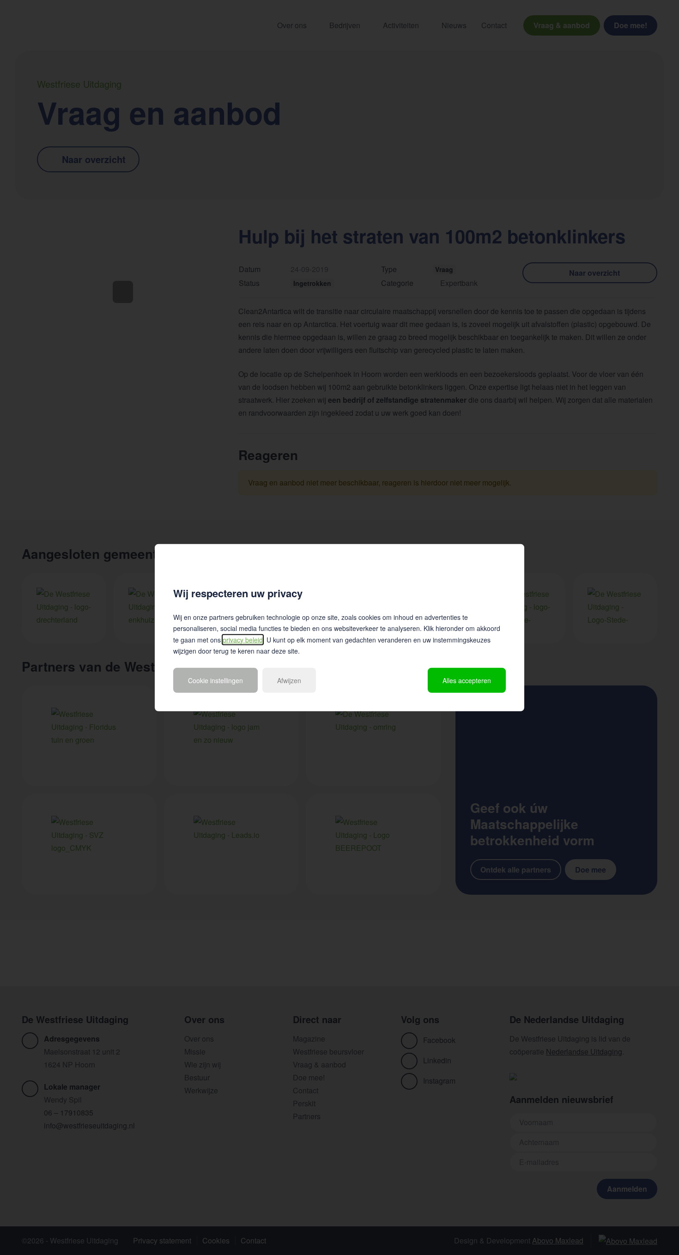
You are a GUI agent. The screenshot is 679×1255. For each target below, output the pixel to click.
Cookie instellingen (215, 680)
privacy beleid (243, 639)
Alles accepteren (467, 680)
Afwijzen (289, 680)
